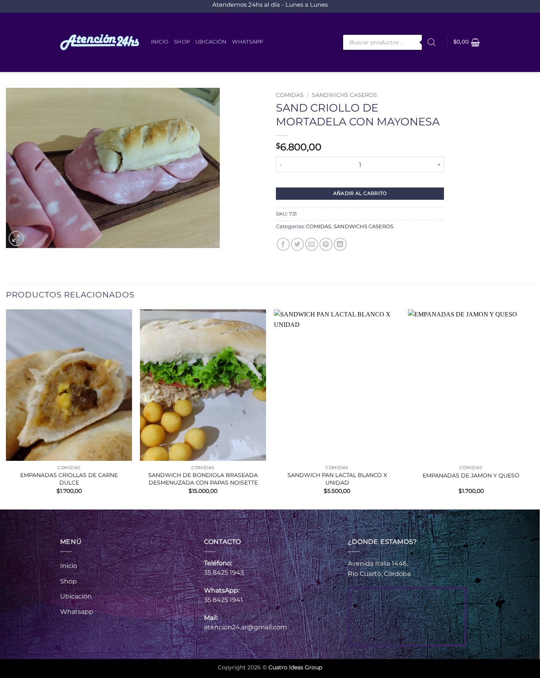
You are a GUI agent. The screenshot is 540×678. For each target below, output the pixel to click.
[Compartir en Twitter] (297, 244)
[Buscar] (432, 42)
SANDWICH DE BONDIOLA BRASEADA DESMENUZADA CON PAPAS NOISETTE (203, 479)
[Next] (534, 409)
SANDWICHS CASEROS (344, 95)
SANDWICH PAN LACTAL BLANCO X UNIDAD (337, 479)
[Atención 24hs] (99, 42)
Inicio (160, 42)
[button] (466, 42)
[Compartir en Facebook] (283, 244)
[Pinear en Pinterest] (325, 244)
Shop (182, 42)
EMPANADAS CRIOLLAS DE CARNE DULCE (69, 479)
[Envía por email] (311, 244)
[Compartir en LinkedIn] (340, 244)
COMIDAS (290, 95)
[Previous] (6, 409)
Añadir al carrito (360, 193)
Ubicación (211, 42)
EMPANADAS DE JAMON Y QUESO (471, 475)
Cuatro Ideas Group (295, 667)
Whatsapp (247, 42)
